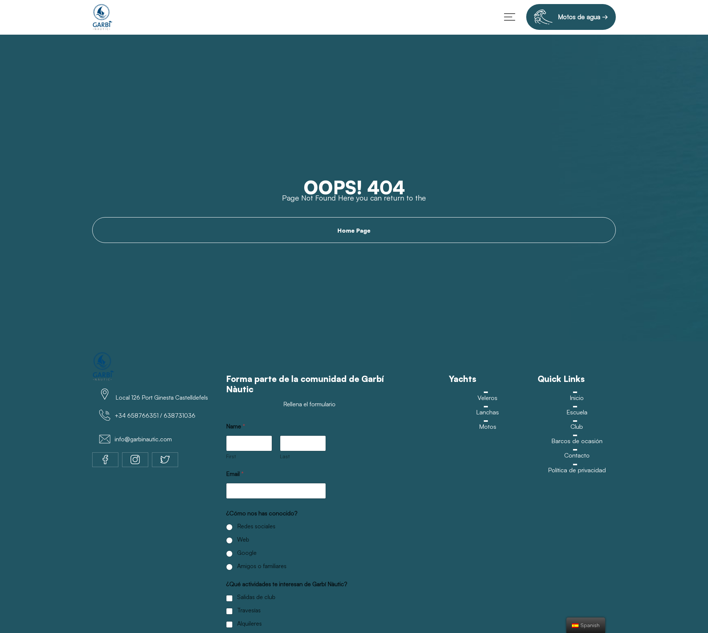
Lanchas (487, 412)
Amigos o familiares (262, 566)
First (231, 456)
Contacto (577, 456)
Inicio (577, 397)
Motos (487, 427)
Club (576, 427)
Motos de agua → (580, 17)
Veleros (487, 397)
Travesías (249, 610)
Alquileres (249, 623)
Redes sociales (256, 526)
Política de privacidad (576, 470)
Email (235, 473)
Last (285, 456)
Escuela (576, 412)
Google (247, 552)
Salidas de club (256, 597)
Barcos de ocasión (577, 441)
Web (243, 539)
